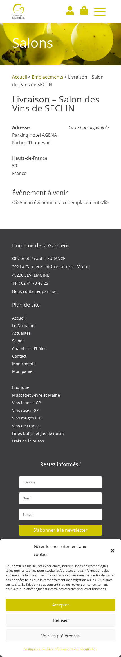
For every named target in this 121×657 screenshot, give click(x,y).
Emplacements (47, 77)
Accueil (19, 77)
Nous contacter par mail (35, 291)
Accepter (60, 605)
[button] (112, 550)
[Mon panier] (84, 11)
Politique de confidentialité (75, 649)
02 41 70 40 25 (34, 283)
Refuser (60, 620)
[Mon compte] (70, 11)
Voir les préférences (60, 635)
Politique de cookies (38, 649)
